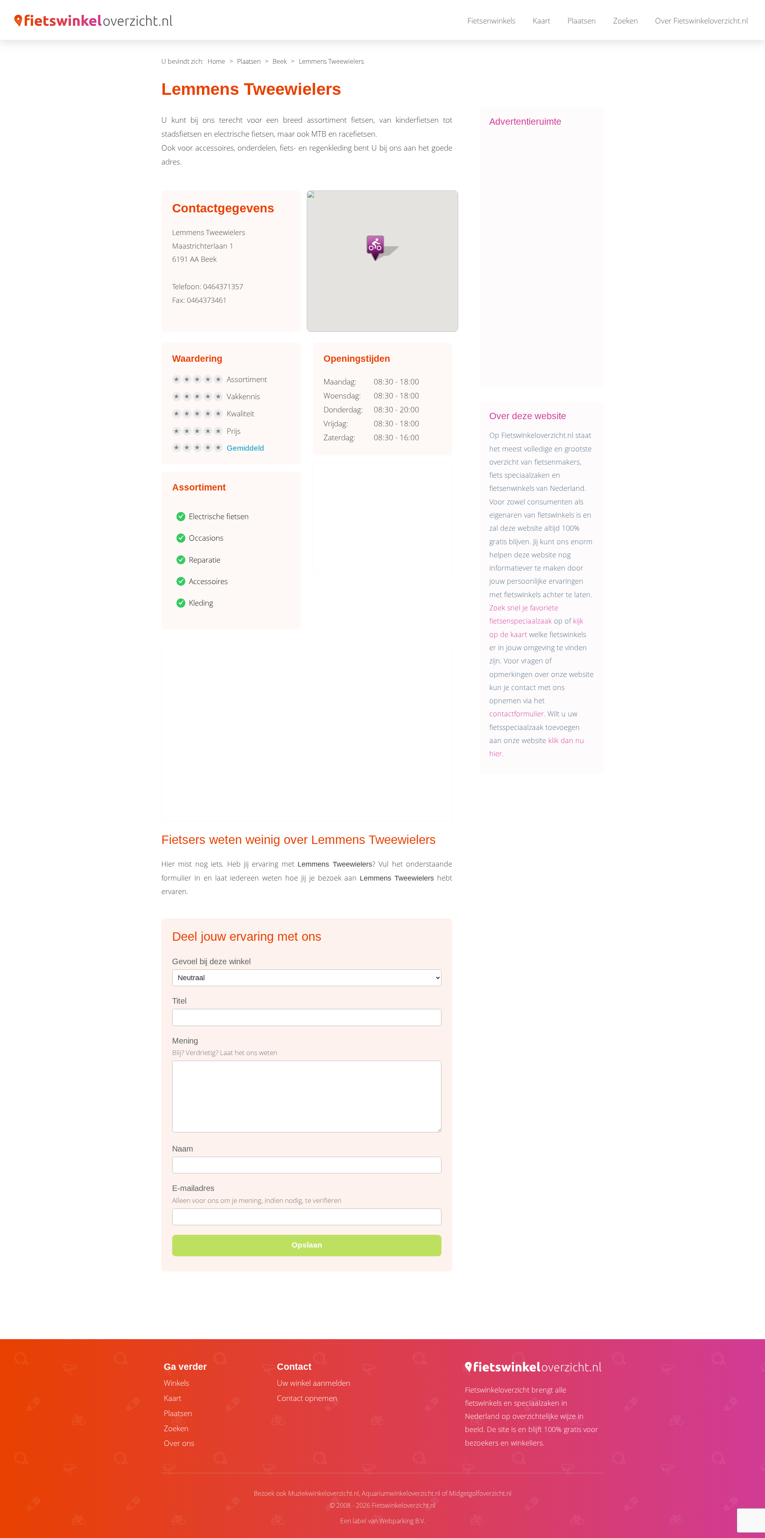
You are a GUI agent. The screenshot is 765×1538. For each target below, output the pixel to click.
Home (216, 61)
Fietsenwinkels (491, 21)
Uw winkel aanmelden (313, 1383)
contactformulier (516, 713)
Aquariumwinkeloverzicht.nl (401, 1493)
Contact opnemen (307, 1398)
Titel (179, 1001)
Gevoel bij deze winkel (211, 961)
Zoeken (625, 21)
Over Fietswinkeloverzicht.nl (701, 21)
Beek (280, 61)
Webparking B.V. (402, 1520)
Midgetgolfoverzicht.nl (480, 1493)
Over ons (179, 1443)
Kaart (541, 21)
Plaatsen (581, 21)
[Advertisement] (383, 519)
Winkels (176, 1383)
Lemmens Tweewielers (331, 61)
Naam (182, 1148)
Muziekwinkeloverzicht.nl (323, 1493)
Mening (185, 1040)
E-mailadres (193, 1188)
